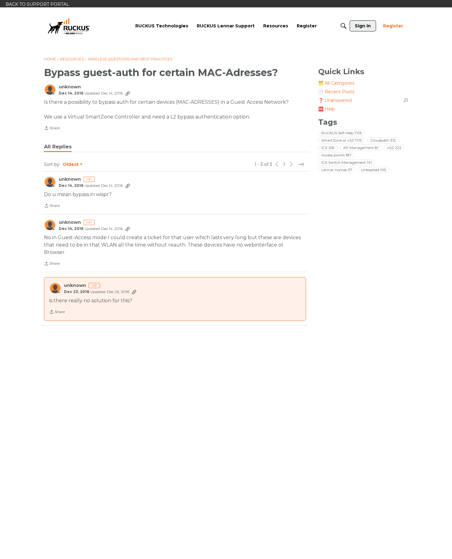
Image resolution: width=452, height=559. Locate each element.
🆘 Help (326, 109)
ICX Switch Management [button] (346, 162)
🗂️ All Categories (336, 83)
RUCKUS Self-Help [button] (341, 133)
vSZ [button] (394, 147)
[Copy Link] (127, 93)
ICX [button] (328, 147)
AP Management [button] (361, 147)
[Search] (343, 25)
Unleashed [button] (373, 169)
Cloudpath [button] (383, 140)
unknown (70, 87)
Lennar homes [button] (336, 169)
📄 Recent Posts (336, 92)
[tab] (57, 147)
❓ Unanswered (363, 100)
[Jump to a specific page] (301, 164)
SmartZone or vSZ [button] (341, 140)
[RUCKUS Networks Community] (69, 26)
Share (52, 129)
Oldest (71, 165)
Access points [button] (336, 155)
